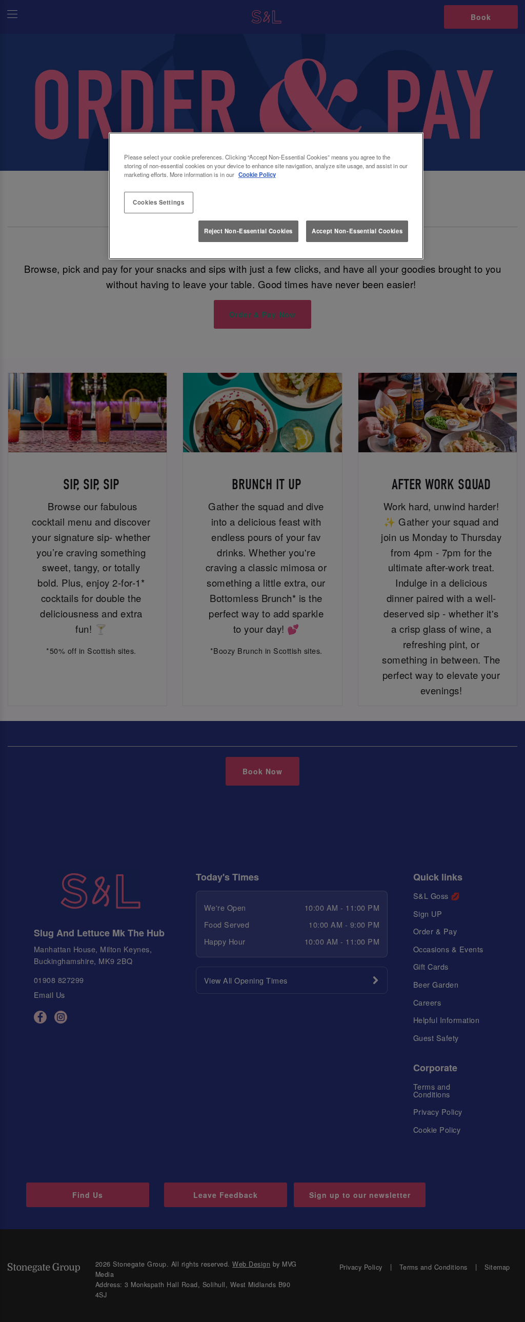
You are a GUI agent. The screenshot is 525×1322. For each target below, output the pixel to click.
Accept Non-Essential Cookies (357, 231)
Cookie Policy (257, 174)
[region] (266, 195)
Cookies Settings (158, 202)
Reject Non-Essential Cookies (248, 231)
